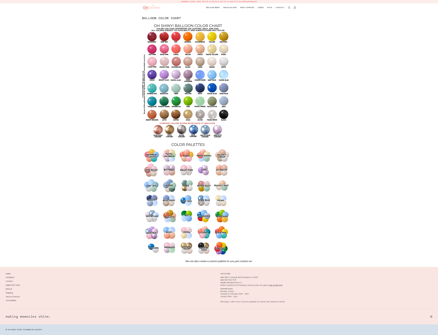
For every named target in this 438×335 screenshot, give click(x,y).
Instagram (10, 277)
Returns (9, 289)
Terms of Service (13, 296)
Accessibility (11, 300)
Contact (9, 281)
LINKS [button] (8, 274)
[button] (213, 7)
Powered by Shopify (32, 330)
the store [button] (225, 274)
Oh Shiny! (12, 330)
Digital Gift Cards (13, 285)
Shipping (9, 293)
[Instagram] (431, 317)
